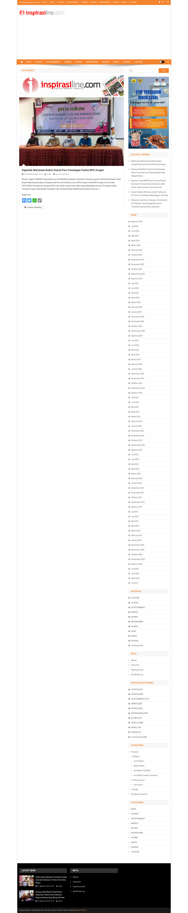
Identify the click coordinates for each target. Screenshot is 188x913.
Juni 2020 (135, 574)
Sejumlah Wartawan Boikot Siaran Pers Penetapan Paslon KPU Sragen (63, 170)
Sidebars (136, 756)
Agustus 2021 (136, 507)
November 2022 (137, 436)
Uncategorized (137, 645)
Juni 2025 (135, 288)
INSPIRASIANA (105, 2)
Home (45, 2)
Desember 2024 (137, 317)
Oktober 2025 (136, 269)
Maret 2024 (136, 360)
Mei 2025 (135, 293)
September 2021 (138, 502)
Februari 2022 (136, 478)
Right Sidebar (139, 766)
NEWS (52, 2)
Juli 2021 (135, 512)
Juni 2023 (135, 402)
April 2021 (135, 526)
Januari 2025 (136, 312)
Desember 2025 (137, 260)
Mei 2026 (135, 236)
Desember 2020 (137, 545)
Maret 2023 (136, 417)
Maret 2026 (136, 245)
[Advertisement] (94, 40)
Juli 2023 (135, 398)
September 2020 (138, 559)
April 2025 (135, 298)
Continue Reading (34, 207)
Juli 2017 (135, 583)
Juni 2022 (135, 459)
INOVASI (94, 2)
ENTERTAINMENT (73, 2)
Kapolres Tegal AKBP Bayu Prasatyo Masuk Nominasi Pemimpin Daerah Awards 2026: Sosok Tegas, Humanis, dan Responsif (148, 184)
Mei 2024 (135, 350)
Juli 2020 (135, 569)
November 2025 (137, 264)
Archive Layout (138, 780)
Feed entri (135, 665)
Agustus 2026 (136, 222)
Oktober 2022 (136, 440)
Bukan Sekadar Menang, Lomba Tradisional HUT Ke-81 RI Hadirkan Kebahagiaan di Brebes (149, 193)
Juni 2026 (135, 231)
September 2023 (138, 388)
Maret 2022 (136, 474)
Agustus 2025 (136, 279)
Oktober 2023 (136, 383)
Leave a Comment (62, 174)
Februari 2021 (136, 535)
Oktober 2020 (136, 554)
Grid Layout (138, 785)
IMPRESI (85, 2)
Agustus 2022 (136, 450)
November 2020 (137, 550)
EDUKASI (61, 2)
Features (134, 752)
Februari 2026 (136, 250)
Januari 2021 (136, 540)
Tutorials (134, 789)
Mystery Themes (80, 910)
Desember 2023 (137, 374)
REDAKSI (126, 62)
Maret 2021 (136, 531)
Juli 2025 (135, 283)
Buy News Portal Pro (139, 794)
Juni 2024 (135, 345)
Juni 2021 (135, 516)
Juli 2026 (135, 226)
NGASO (124, 2)
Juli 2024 (135, 340)
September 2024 (138, 331)
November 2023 (137, 378)
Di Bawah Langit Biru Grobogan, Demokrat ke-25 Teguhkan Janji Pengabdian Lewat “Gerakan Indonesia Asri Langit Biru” (149, 203)
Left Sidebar (139, 761)
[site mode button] (161, 62)
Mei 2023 (135, 407)
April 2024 (135, 355)
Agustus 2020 (136, 564)
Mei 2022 (135, 464)
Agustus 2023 (136, 393)
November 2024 (137, 321)
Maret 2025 (136, 302)
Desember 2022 (137, 431)
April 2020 (135, 578)
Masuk (134, 660)
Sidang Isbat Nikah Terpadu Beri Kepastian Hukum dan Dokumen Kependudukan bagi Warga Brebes (148, 172)
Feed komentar (137, 670)
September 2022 (138, 445)
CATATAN (133, 2)
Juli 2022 (135, 455)
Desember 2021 (137, 488)
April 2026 (135, 241)
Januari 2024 (136, 369)
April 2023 (135, 412)
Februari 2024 (136, 364)
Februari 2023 (136, 421)
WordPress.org (137, 675)
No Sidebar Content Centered (145, 775)
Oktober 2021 (136, 497)
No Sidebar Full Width (142, 770)
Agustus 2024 (136, 336)
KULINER (116, 2)
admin (48, 174)
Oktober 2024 (136, 326)
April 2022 (135, 469)
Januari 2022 (136, 483)
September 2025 (138, 274)
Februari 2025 (136, 307)
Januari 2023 (136, 426)
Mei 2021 (135, 521)
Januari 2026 (136, 255)
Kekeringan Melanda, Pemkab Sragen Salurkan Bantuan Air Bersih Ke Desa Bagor (148, 162)
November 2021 (137, 493)
